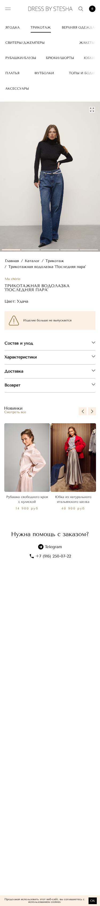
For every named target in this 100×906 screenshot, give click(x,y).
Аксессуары (17, 88)
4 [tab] (69, 249)
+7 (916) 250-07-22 (53, 556)
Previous (83, 411)
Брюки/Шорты (60, 58)
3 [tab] (50, 249)
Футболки (44, 73)
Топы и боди (82, 73)
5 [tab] (89, 249)
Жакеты (87, 43)
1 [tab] (11, 249)
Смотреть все (15, 412)
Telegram (53, 546)
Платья (12, 73)
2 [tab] (30, 249)
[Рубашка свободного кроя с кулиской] (27, 457)
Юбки (89, 58)
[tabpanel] (50, 177)
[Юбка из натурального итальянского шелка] (73, 457)
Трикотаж (41, 27)
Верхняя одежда (78, 27)
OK (92, 901)
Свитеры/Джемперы (25, 43)
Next (92, 411)
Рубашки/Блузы (20, 58)
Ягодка (12, 27)
